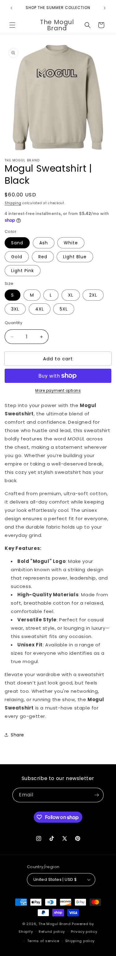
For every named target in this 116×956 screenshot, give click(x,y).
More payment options (58, 390)
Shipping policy (80, 940)
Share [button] (17, 735)
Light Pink (22, 271)
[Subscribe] (96, 795)
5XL (64, 309)
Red (42, 257)
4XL (39, 309)
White (71, 243)
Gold (16, 257)
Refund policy (52, 931)
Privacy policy (84, 931)
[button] (12, 25)
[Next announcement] (104, 8)
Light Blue (75, 257)
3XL (15, 309)
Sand (17, 243)
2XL (93, 295)
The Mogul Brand (54, 923)
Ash (43, 243)
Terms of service (43, 940)
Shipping (13, 203)
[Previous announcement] (11, 8)
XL (70, 295)
